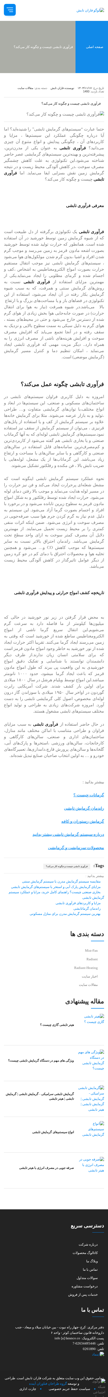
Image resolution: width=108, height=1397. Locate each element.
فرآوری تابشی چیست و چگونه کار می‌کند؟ (67, 866)
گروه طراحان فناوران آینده (48, 1384)
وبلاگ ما (92, 1261)
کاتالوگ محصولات (85, 1253)
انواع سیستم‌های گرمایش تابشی (53, 1132)
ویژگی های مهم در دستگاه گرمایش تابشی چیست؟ (41, 1060)
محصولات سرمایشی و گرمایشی (76, 847)
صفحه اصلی (95, 47)
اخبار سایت (90, 976)
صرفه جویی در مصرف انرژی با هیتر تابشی (46, 1168)
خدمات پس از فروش (83, 1295)
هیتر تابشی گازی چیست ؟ (57, 1025)
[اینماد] (54, 1354)
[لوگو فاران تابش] (87, 10)
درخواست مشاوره (85, 1286)
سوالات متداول (87, 1278)
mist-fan (91, 950)
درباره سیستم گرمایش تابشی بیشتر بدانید (68, 834)
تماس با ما (90, 1269)
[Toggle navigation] (10, 10)
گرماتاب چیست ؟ (88, 795)
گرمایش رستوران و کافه (82, 821)
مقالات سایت (88, 985)
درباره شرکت (88, 1244)
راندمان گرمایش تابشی (84, 808)
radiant (92, 959)
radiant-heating (86, 968)
